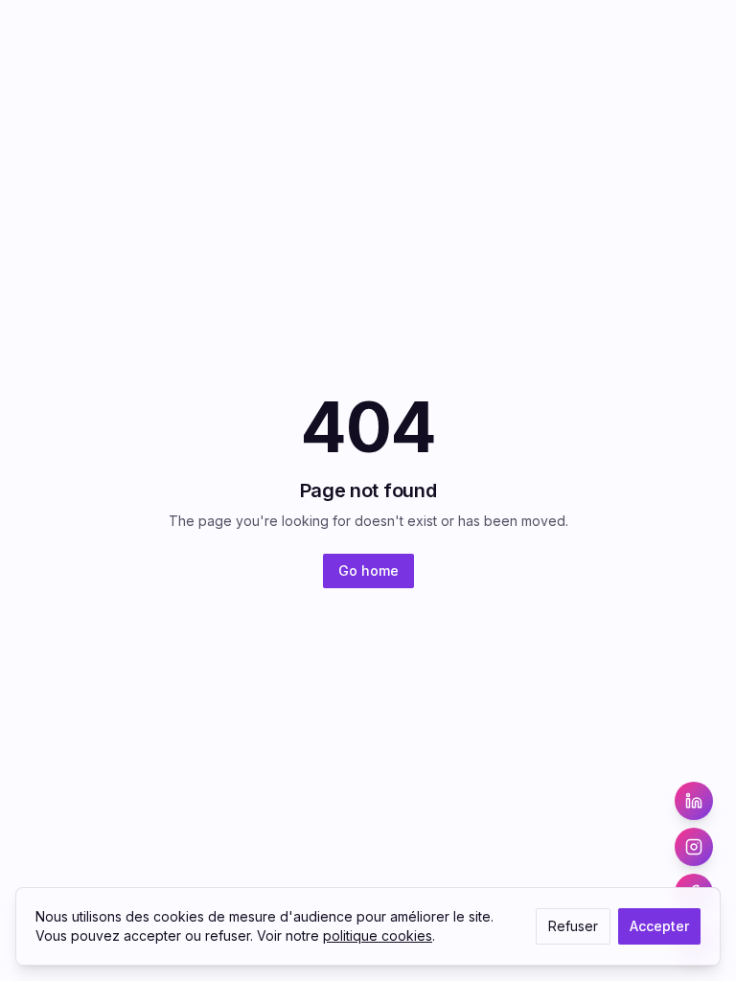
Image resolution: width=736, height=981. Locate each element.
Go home (368, 570)
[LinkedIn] (694, 801)
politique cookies (377, 935)
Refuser (573, 926)
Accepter (659, 926)
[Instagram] (694, 847)
